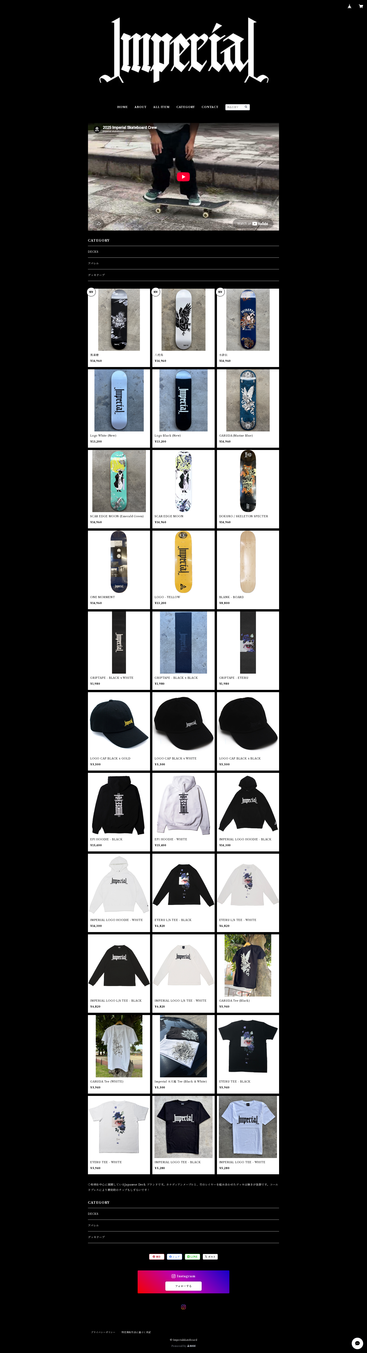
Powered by (179, 1346)
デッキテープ (96, 275)
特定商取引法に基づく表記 (136, 1332)
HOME (122, 107)
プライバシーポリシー (103, 1332)
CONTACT (210, 107)
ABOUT (140, 107)
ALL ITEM (161, 107)
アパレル (93, 263)
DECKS (93, 251)
